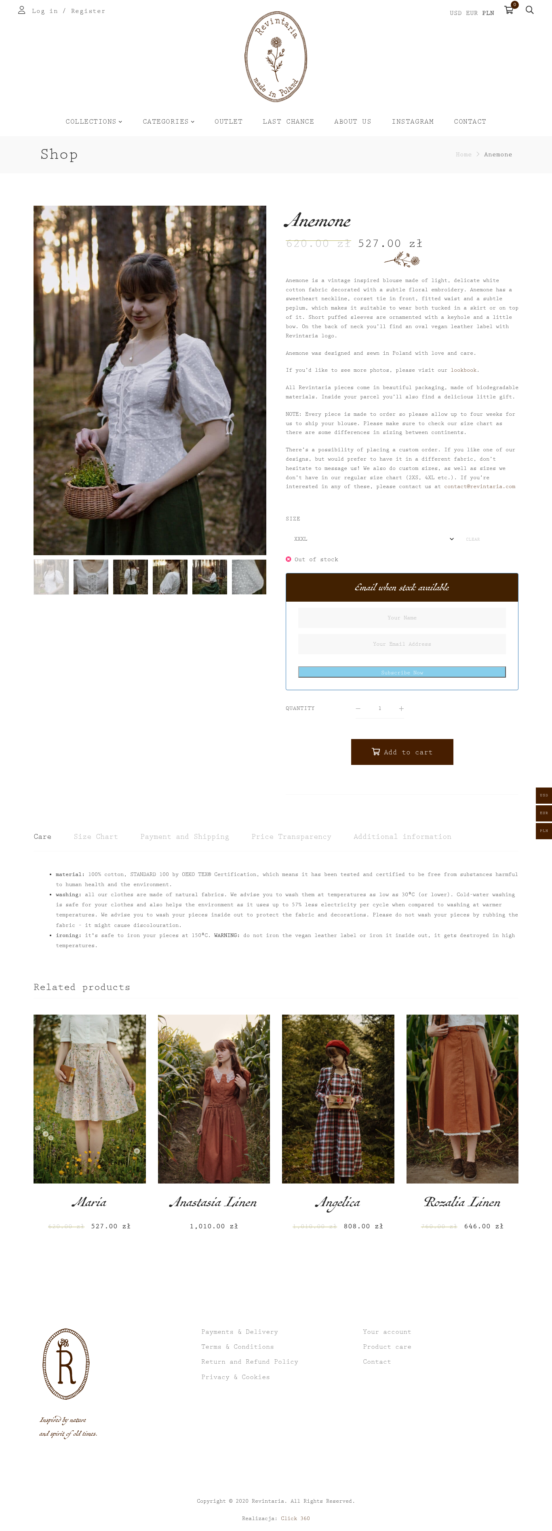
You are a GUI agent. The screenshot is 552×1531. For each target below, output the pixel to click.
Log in (45, 11)
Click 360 (295, 1518)
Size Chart (96, 836)
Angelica (338, 1204)
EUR (472, 13)
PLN (488, 13)
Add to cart (408, 752)
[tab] (42, 837)
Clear (473, 539)
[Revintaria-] (276, 56)
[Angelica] (338, 1099)
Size (293, 519)
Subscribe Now (402, 673)
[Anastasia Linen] (214, 1099)
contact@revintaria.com (479, 486)
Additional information (402, 836)
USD (456, 13)
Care (42, 836)
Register (88, 11)
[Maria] (90, 1099)
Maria (89, 1204)
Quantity (300, 708)
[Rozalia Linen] (463, 1099)
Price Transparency (291, 836)
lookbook (463, 370)
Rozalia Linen (462, 1204)
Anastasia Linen (214, 1204)
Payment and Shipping (184, 836)
